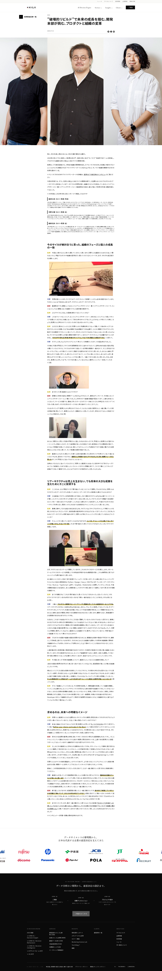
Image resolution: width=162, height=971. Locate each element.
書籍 (73, 948)
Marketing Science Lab (79, 942)
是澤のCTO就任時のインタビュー (95, 174)
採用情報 (117, 1)
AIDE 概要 (30, 933)
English (132, 1)
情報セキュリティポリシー (98, 967)
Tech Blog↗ (76, 945)
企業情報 (124, 1)
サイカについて (108, 1)
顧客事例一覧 (98, 933)
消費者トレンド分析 (55, 947)
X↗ (115, 966)
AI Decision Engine (84, 8)
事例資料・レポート (77, 933)
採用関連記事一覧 (30, 17)
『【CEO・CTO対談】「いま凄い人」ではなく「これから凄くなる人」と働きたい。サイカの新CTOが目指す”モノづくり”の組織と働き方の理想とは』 (81, 806)
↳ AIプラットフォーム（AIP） (35, 951)
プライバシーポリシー (81, 967)
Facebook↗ (122, 966)
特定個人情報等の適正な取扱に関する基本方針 (59, 967)
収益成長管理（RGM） (55, 944)
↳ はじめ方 (30, 954)
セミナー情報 (76, 939)
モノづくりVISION (97, 724)
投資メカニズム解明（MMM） (57, 938)
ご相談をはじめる (81, 914)
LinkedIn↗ (131, 966)
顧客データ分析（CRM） (56, 941)
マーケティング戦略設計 (56, 950)
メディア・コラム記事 (78, 936)
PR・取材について (121, 945)
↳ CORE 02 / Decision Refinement (34, 942)
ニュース (99, 1)
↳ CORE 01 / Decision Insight (32, 937)
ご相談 (130, 7)
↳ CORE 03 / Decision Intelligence (34, 947)
